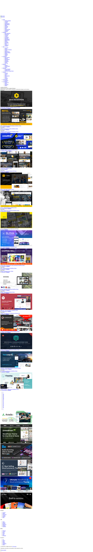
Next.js (6, 76)
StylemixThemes (5, 150)
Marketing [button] (4, 68)
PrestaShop (7, 61)
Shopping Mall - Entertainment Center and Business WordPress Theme (12, 265)
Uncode (4, 515)
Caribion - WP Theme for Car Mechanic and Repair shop (10, 313)
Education (6, 38)
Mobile (6, 25)
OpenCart (6, 60)
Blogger (6, 65)
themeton (3, 293)
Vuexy (4, 533)
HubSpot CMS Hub (8, 49)
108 (3, 397)
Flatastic (4, 525)
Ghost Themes (7, 66)
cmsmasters (4, 266)
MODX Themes (7, 52)
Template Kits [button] (5, 79)
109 (3, 398)
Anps (3, 169)
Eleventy (6, 72)
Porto (3, 517)
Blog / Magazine (7, 33)
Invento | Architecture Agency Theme (6, 271)
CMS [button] (3, 46)
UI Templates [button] (5, 81)
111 (3, 400)
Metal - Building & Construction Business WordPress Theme (10, 125)
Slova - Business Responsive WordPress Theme (8, 247)
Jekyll (6, 74)
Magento (6, 58)
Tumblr (6, 67)
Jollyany (4, 522)
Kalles (4, 544)
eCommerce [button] (5, 56)
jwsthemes (3, 248)
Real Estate (7, 42)
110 (3, 399)
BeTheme (4, 535)
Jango (4, 521)
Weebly (6, 55)
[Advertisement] (32, 7)
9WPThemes (4, 132)
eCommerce (7, 37)
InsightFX (4, 526)
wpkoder (3, 314)
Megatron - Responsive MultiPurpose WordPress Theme (10, 349)
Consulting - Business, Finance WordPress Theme (8, 149)
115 (3, 404)
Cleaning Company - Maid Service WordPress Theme (9, 389)
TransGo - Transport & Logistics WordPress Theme (9, 128)
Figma (6, 83)
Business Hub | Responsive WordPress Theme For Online (10, 107)
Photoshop (6, 84)
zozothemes (4, 126)
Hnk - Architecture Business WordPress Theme (8, 268)
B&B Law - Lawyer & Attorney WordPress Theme (9, 310)
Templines (3, 190)
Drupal (6, 48)
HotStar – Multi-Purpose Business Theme (7, 292)
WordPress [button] (4, 32)
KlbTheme (4, 272)
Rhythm (4, 523)
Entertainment (7, 23)
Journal (4, 540)
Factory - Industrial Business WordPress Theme (8, 207)
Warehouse (4, 543)
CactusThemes (4, 108)
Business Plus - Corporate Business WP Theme (8, 171)
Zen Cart (6, 63)
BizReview (4, 524)
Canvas (4, 531)
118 (3, 407)
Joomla (6, 50)
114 (3, 403)
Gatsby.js (6, 73)
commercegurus (4, 208)
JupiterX (4, 512)
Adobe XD (7, 82)
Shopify (6, 62)
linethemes (3, 269)
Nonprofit (6, 26)
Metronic (4, 530)
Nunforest (3, 129)
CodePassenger (4, 311)
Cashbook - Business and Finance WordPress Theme (9, 131)
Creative (6, 22)
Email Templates (7, 69)
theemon (3, 172)
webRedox (4, 290)
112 (3, 401)
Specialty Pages (7, 29)
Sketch (6, 85)
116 (3, 405)
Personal (6, 27)
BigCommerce (7, 57)
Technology (7, 30)
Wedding (6, 31)
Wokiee (4, 542)
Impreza (4, 516)
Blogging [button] (4, 64)
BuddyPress (7, 34)
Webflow (6, 54)
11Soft (3, 229)
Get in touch (14, 546)
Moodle (6, 53)
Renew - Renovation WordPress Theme (7, 189)
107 (3, 396)
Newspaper (4, 514)
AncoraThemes (4, 390)
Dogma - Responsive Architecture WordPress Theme (9, 289)
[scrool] (0, 551)
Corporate (6, 21)
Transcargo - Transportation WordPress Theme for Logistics (10, 368)
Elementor (6, 80)
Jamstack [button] (4, 71)
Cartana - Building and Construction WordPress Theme (9, 210)
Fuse (3, 534)
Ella (3, 539)
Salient (4, 513)
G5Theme (3, 350)
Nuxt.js (6, 77)
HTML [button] (4, 19)
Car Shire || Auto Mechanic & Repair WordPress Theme (9, 331)
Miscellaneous (7, 24)
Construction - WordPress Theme (6, 168)
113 (3, 402)
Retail (6, 28)
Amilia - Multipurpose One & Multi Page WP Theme (9, 228)
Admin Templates (8, 20)
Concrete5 (6, 47)
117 (3, 406)
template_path (4, 332)
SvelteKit (6, 78)
